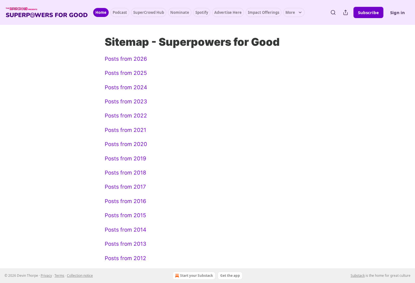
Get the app (230, 275)
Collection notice (80, 275)
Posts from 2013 (125, 244)
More (290, 12)
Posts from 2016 (125, 201)
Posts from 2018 (125, 172)
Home (100, 12)
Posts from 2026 (126, 59)
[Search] (333, 12)
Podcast (120, 12)
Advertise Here (228, 12)
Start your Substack (196, 275)
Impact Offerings (263, 12)
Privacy (46, 275)
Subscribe (368, 12)
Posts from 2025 (126, 73)
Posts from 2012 (125, 258)
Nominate (179, 12)
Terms (59, 275)
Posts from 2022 (126, 115)
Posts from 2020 (126, 144)
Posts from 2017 (125, 187)
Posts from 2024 (126, 87)
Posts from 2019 (125, 158)
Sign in (397, 12)
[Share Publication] (345, 12)
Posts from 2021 (125, 130)
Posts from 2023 (126, 101)
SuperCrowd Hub (148, 12)
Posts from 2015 (125, 215)
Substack (358, 275)
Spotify (201, 12)
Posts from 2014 (125, 230)
